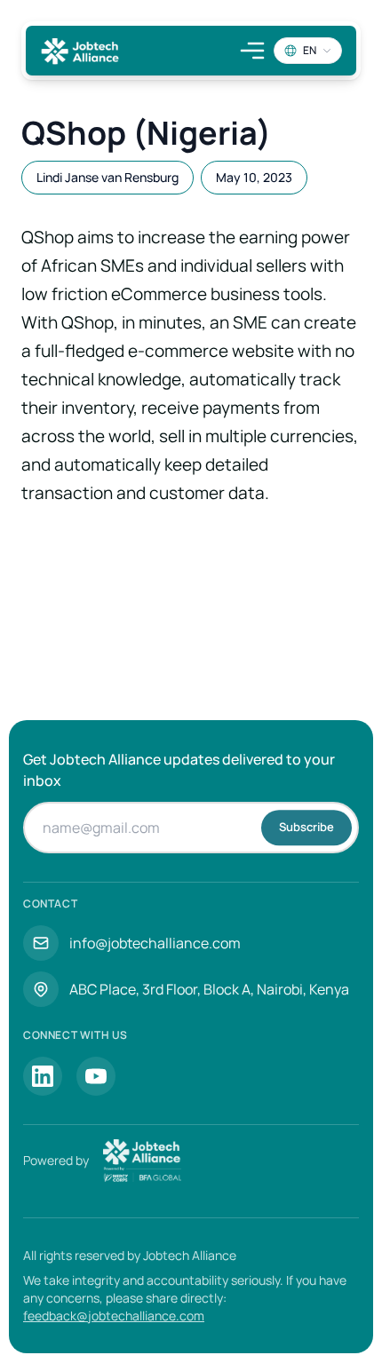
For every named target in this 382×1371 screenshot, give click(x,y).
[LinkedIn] (42, 1076)
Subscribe (306, 827)
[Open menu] (252, 50)
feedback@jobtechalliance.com (113, 1315)
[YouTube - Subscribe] (95, 1076)
